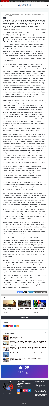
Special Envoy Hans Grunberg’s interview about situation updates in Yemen (27, 352)
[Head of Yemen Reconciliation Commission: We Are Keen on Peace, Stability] (39, 303)
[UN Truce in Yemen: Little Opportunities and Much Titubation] (9, 303)
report (8, 14)
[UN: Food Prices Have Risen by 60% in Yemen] (24, 303)
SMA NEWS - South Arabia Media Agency (32, 401)
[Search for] (47, 5)
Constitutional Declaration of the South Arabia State (20, 1)
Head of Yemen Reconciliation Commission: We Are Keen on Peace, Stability (39, 309)
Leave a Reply (24, 317)
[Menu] (1, 5)
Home (5, 14)
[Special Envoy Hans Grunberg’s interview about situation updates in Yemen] (6, 354)
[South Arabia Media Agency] (24, 5)
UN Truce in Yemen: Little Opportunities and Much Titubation (8, 309)
